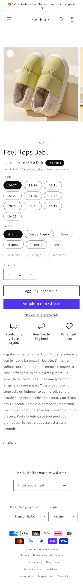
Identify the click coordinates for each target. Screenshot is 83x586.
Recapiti (63, 576)
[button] (9, 19)
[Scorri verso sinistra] (31, 142)
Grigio (39, 256)
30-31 (33, 206)
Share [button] (12, 442)
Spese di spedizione (33, 169)
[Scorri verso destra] (52, 142)
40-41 (53, 185)
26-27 (53, 196)
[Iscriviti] (64, 485)
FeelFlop (39, 549)
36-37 (12, 185)
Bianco (13, 245)
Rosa (67, 235)
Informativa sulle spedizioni (36, 576)
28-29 (12, 206)
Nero (60, 245)
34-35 (12, 216)
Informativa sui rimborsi (48, 555)
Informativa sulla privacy (43, 562)
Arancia (36, 245)
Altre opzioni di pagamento (42, 315)
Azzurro (16, 256)
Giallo (13, 234)
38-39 (33, 185)
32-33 (52, 206)
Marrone (62, 256)
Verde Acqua (39, 234)
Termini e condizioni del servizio (43, 569)
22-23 (12, 196)
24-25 (33, 196)
